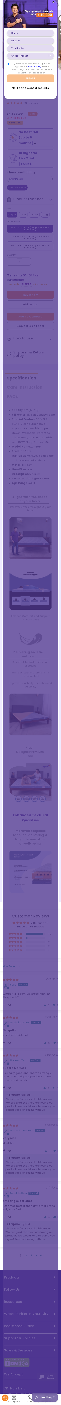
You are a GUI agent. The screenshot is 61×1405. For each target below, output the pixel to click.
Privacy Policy (34, 67)
